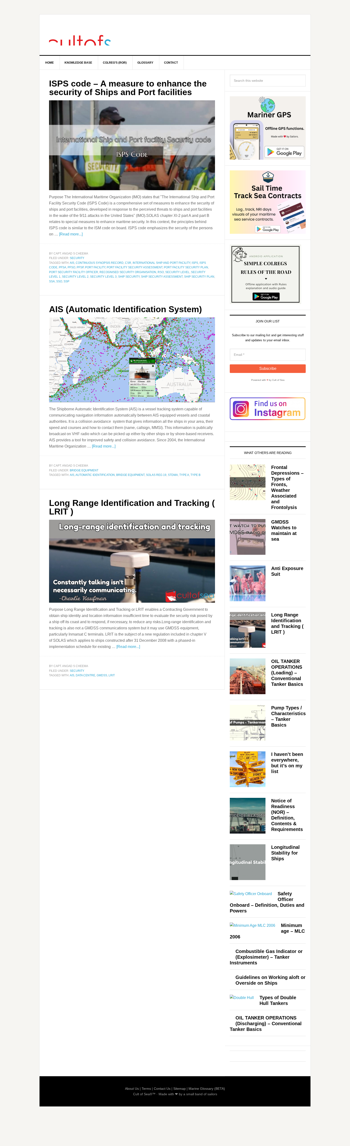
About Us (132, 1088)
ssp (66, 281)
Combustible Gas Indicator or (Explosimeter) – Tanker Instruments (266, 957)
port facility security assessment (134, 267)
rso (161, 272)
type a (184, 475)
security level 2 (75, 276)
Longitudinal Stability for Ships (285, 853)
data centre (85, 675)
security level (177, 272)
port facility (95, 267)
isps (195, 263)
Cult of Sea (80, 35)
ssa (52, 281)
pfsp (80, 267)
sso (59, 281)
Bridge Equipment (84, 470)
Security (77, 258)
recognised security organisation (128, 272)
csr (128, 263)
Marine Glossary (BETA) (207, 1088)
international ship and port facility (161, 263)
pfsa (62, 267)
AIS (72, 263)
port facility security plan (186, 267)
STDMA (173, 475)
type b (195, 475)
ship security (129, 276)
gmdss (102, 675)
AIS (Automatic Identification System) (125, 309)
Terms (146, 1088)
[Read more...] (71, 234)
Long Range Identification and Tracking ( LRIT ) (132, 507)
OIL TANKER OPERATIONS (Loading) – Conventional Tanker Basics (287, 673)
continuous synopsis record (100, 263)
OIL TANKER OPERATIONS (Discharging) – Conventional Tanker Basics (266, 1023)
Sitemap (179, 1088)
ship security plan (199, 276)
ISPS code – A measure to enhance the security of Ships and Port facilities (128, 88)
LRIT (112, 675)
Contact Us (162, 1088)
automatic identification (95, 475)
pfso (71, 267)
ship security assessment (162, 276)
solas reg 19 (156, 475)
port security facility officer (73, 272)
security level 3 (103, 276)
